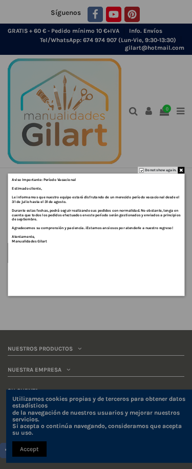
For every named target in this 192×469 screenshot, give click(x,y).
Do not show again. (161, 170)
